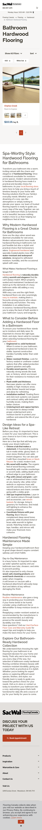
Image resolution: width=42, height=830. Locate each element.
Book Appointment (17, 738)
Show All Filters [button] (12, 53)
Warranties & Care (11, 767)
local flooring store (29, 186)
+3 (25, 115)
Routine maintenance (12, 597)
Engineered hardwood (19, 250)
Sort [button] (32, 53)
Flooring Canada (8, 17)
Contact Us (8, 779)
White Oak (20, 61)
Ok (21, 822)
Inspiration (7, 761)
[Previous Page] (16, 132)
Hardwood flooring (11, 275)
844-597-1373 (7, 8)
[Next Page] (25, 132)
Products (7, 756)
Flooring (20, 17)
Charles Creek (10, 106)
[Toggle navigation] (37, 8)
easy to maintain (10, 297)
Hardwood (30, 17)
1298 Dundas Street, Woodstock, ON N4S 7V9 (19, 791)
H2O (6, 61)
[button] (10, 61)
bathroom (11, 341)
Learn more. (16, 817)
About (5, 773)
